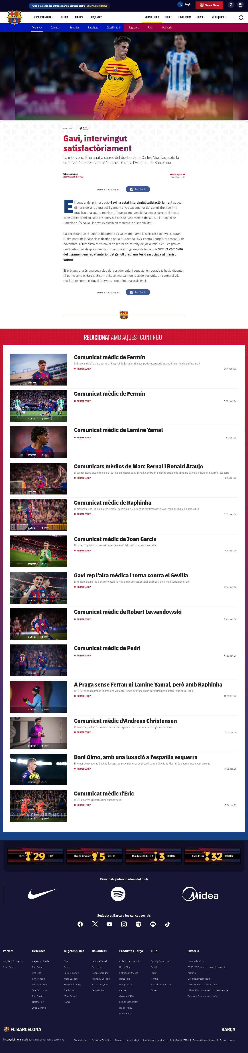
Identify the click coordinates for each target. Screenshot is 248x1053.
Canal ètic (156, 967)
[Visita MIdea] (200, 894)
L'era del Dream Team (199, 978)
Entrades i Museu (42, 17)
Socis (200, 17)
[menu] (240, 4)
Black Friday (125, 1007)
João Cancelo (39, 1007)
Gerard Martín (39, 984)
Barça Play (96, 17)
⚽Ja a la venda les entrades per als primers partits (69, 5)
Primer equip (152, 17)
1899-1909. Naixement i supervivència (208, 990)
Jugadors (134, 27)
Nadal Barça (125, 1013)
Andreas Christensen (38, 975)
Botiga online (126, 984)
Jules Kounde (39, 990)
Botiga (64, 17)
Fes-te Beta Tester (128, 1001)
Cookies (118, 1040)
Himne (154, 978)
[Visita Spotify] (118, 894)
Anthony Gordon (101, 978)
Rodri (67, 1001)
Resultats (93, 27)
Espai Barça (184, 17)
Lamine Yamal (99, 961)
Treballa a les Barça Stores (161, 987)
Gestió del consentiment (204, 1040)
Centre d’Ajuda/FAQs (126, 993)
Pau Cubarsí (38, 967)
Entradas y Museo (128, 972)
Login (185, 5)
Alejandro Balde (40, 961)
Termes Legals (80, 1040)
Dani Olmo (69, 990)
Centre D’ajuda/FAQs (179, 1040)
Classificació (113, 27)
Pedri (67, 967)
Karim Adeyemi (100, 984)
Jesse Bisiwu (98, 990)
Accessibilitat (133, 1040)
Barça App (124, 978)
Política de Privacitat (101, 1040)
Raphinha (97, 967)
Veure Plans (212, 5)
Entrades (74, 27)
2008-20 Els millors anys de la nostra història (207, 970)
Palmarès (167, 27)
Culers (79, 17)
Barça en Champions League (203, 996)
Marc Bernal (70, 996)
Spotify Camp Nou (160, 961)
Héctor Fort (38, 1001)
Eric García (37, 996)
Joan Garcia (9, 967)
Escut (153, 972)
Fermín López (71, 972)
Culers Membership (129, 961)
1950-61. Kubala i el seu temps (203, 984)
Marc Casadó (71, 978)
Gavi (66, 961)
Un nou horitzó (196, 961)
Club (167, 17)
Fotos (151, 27)
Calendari (56, 27)
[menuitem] (240, 4)
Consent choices (227, 1040)
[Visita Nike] (42, 894)
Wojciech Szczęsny (13, 961)
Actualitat (37, 27)
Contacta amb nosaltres (154, 1040)
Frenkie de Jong (72, 984)
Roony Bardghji (100, 972)
